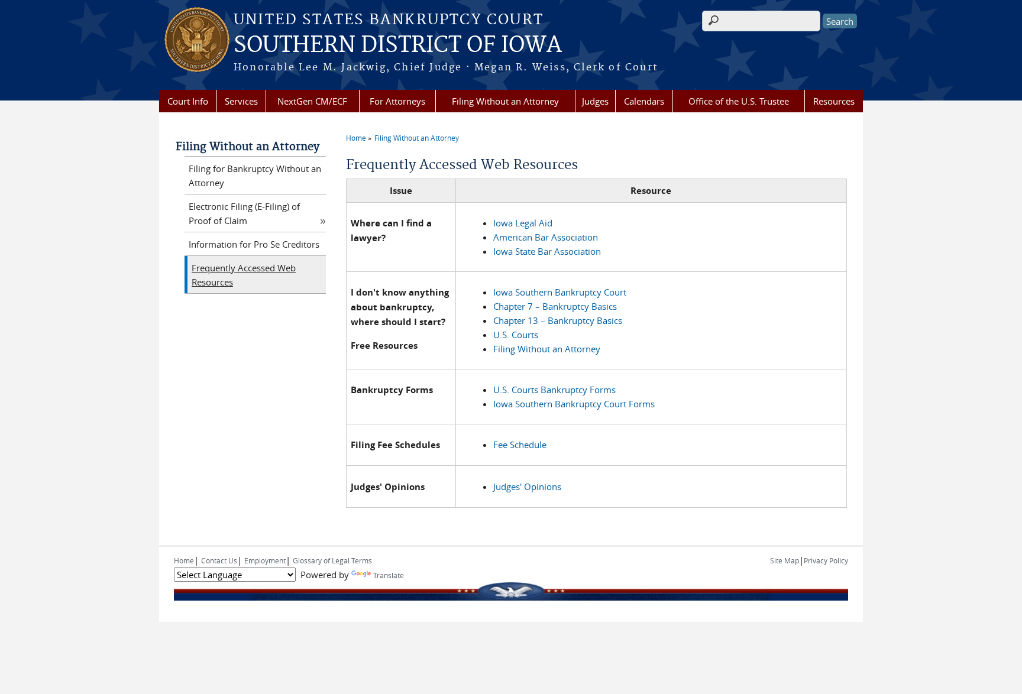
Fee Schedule (519, 444)
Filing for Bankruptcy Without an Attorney (255, 176)
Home (356, 137)
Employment (265, 560)
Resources (834, 101)
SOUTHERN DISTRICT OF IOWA (398, 45)
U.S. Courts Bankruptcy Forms (554, 389)
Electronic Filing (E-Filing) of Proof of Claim (244, 213)
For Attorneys (397, 101)
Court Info (187, 101)
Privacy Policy (826, 560)
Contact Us (219, 560)
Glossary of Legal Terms (332, 560)
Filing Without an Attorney (505, 101)
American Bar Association (545, 237)
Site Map (784, 560)
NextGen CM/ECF (312, 101)
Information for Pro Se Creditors (254, 244)
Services (241, 101)
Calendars (644, 101)
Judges (595, 101)
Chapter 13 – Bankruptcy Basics (557, 320)
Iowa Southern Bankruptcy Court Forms (574, 404)
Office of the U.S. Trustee (738, 101)
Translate (388, 575)
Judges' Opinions (527, 486)
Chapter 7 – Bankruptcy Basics (555, 306)
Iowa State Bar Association (547, 251)
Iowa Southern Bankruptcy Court (559, 292)
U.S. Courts (515, 334)
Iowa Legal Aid (522, 223)
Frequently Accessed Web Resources (244, 275)
